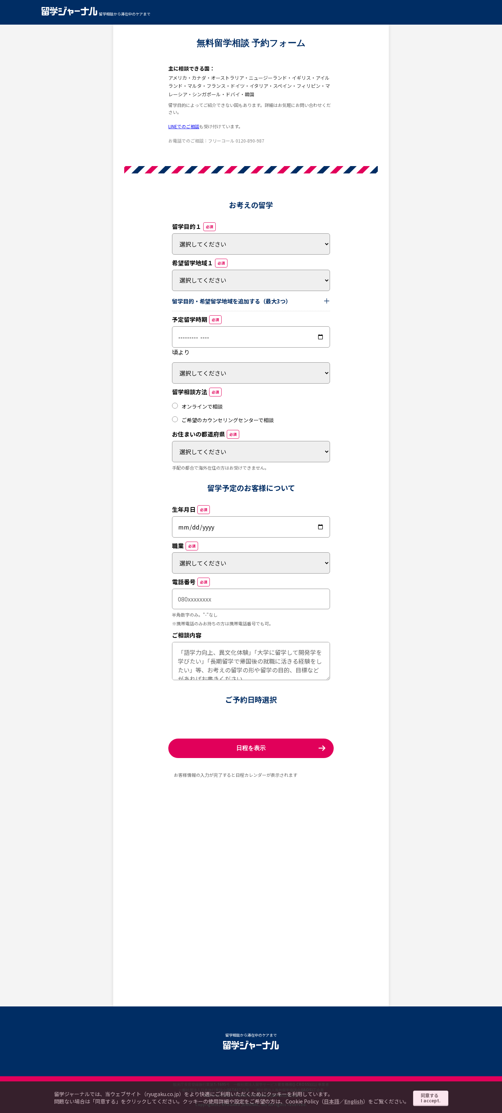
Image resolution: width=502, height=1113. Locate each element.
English (353, 1101)
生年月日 (189, 509)
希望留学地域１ (198, 262)
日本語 (331, 1101)
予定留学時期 (195, 319)
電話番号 (189, 581)
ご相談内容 (186, 635)
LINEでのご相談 (183, 126)
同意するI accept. (431, 1097)
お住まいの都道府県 (204, 434)
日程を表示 (251, 748)
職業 (184, 545)
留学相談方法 (195, 391)
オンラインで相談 (202, 406)
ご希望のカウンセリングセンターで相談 (228, 420)
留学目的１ (192, 226)
